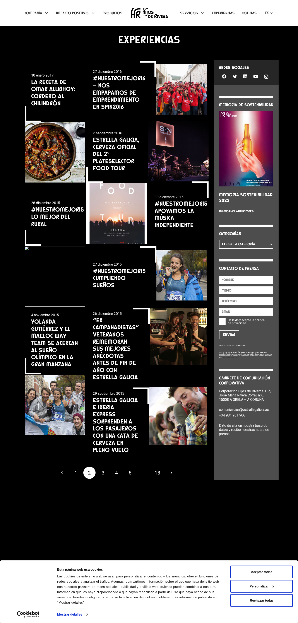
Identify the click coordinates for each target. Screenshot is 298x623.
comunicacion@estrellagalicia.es (244, 410)
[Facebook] (224, 76)
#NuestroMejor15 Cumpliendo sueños (119, 278)
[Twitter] (234, 76)
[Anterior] (62, 473)
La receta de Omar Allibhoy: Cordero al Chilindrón (53, 92)
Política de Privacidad (230, 357)
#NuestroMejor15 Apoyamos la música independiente (181, 214)
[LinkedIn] (245, 76)
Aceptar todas (261, 572)
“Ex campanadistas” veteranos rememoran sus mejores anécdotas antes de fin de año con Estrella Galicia (116, 348)
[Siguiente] (171, 473)
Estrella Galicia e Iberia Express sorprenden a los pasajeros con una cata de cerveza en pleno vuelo (115, 425)
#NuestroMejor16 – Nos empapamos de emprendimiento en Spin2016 (119, 92)
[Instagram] (266, 76)
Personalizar (259, 586)
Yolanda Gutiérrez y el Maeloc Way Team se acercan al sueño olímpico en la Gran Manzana (54, 342)
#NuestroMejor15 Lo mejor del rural (57, 216)
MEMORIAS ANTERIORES (236, 211)
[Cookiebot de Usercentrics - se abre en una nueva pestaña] (28, 614)
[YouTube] (255, 76)
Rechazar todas (262, 600)
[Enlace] (149, 13)
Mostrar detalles (69, 614)
